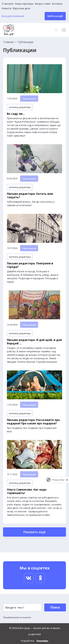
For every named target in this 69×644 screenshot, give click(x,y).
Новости (6, 8)
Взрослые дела (21, 8)
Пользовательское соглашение (17, 617)
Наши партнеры (24, 4)
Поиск (55, 607)
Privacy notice (58, 480)
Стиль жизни (29, 98)
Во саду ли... (16, 113)
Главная (8, 42)
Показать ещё (34, 532)
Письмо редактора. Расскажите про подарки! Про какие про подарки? (33, 421)
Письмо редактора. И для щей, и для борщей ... (34, 341)
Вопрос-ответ (42, 4)
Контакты (57, 4)
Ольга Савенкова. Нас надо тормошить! (27, 491)
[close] (67, 479)
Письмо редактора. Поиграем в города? (30, 265)
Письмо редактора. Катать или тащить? (30, 195)
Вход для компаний (13, 16)
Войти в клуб (55, 16)
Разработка (28, 641)
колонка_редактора (20, 107)
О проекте (7, 4)
